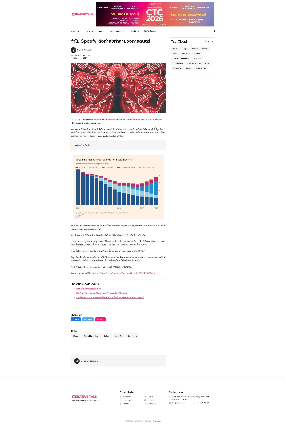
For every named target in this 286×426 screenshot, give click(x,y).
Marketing (185, 54)
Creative (197, 54)
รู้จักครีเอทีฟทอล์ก (150, 31)
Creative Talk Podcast (181, 58)
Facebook (127, 396)
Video (207, 63)
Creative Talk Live (194, 63)
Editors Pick (177, 68)
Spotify (118, 336)
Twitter (150, 396)
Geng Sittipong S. (89, 360)
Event (175, 54)
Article (175, 49)
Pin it (102, 319)
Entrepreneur (178, 63)
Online (106, 336)
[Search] (214, 31)
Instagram (127, 400)
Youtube (150, 400)
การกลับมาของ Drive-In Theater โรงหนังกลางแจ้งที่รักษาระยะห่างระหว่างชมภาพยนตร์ (110, 297)
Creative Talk (201, 68)
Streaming (132, 336)
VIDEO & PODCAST (117, 31)
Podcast (205, 49)
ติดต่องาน (135, 31)
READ (101, 31)
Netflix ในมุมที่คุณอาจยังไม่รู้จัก (88, 288)
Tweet (89, 319)
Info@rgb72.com (178, 403)
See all (208, 41)
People (184, 49)
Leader (188, 68)
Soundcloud (152, 403)
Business (195, 49)
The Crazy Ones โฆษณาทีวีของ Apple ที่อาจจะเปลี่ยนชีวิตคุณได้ (101, 293)
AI (113, 241)
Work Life (197, 58)
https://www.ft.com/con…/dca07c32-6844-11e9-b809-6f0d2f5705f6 (125, 273)
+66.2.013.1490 (202, 403)
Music (75, 336)
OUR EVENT (75, 31)
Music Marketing (91, 336)
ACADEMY (90, 31)
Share (77, 319)
